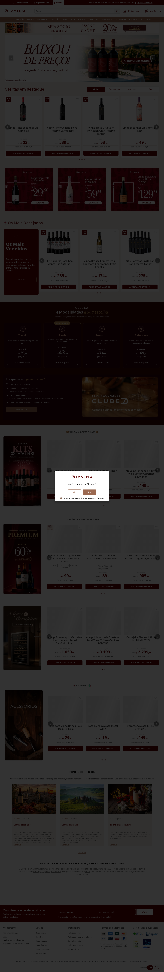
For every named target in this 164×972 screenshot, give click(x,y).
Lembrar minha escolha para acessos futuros (83, 498)
